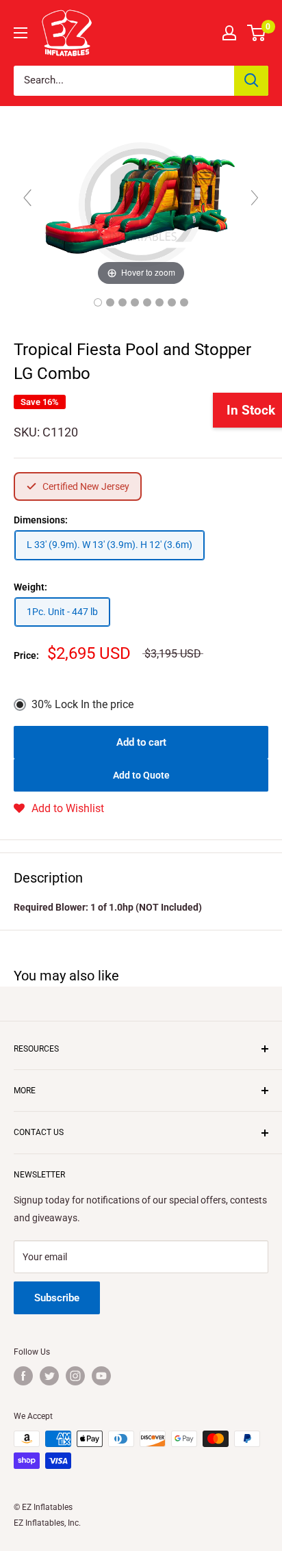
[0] (257, 33)
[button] (59, 809)
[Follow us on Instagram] (75, 1375)
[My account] (229, 32)
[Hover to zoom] (141, 203)
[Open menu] (20, 32)
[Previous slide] (27, 197)
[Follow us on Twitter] (49, 1375)
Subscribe (56, 1298)
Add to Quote (141, 775)
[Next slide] (254, 197)
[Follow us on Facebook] (23, 1375)
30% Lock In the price (82, 704)
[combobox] (124, 81)
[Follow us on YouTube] (101, 1375)
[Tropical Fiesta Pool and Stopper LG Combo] (98, 302)
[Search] (251, 81)
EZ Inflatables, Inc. (47, 1523)
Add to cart (141, 742)
